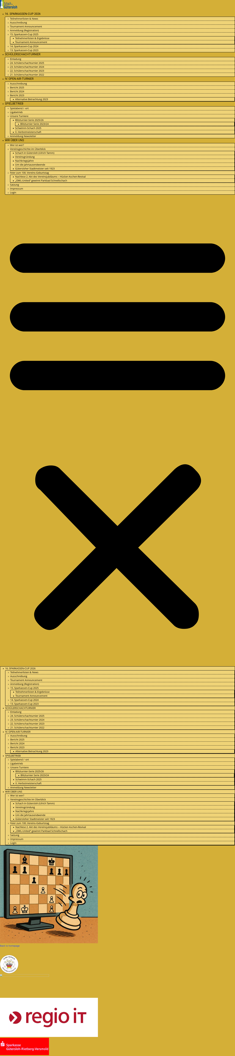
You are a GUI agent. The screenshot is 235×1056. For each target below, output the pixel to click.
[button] (117, 430)
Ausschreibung (18, 22)
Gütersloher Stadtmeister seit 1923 (35, 168)
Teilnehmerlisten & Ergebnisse (32, 38)
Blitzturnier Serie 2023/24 (34, 124)
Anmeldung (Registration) (24, 30)
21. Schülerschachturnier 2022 (27, 74)
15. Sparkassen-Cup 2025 (24, 34)
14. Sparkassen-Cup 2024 (24, 46)
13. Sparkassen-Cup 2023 (24, 50)
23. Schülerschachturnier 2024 (27, 66)
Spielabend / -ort (19, 108)
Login (13, 192)
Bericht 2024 (17, 91)
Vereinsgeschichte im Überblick (28, 149)
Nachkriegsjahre (24, 160)
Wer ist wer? (17, 145)
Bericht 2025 (17, 87)
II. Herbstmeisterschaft (28, 132)
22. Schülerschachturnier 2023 (27, 70)
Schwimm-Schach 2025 (28, 128)
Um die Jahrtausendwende (30, 164)
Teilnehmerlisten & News (24, 18)
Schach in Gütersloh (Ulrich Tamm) (34, 153)
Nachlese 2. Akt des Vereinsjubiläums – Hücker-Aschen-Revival (50, 176)
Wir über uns (14, 140)
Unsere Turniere (19, 116)
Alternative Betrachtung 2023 (31, 99)
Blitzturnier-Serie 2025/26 (29, 120)
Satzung (14, 184)
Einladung (15, 59)
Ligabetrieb (16, 112)
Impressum (16, 188)
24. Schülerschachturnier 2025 (27, 63)
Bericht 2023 (17, 95)
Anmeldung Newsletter (23, 136)
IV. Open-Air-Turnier (19, 78)
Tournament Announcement (26, 26)
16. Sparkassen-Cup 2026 (23, 14)
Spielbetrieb (14, 103)
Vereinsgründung (25, 156)
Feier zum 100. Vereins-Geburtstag (29, 172)
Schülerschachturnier (22, 54)
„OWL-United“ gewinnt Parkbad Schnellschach (41, 180)
